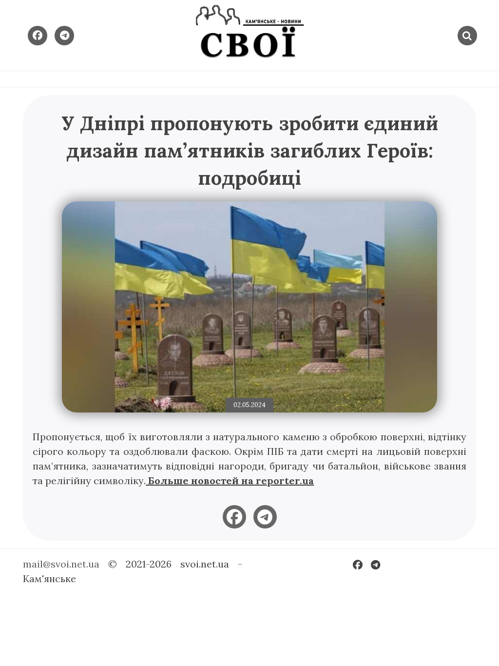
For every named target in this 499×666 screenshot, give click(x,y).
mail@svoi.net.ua (61, 564)
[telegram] (265, 517)
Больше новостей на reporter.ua (230, 480)
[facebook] (234, 517)
